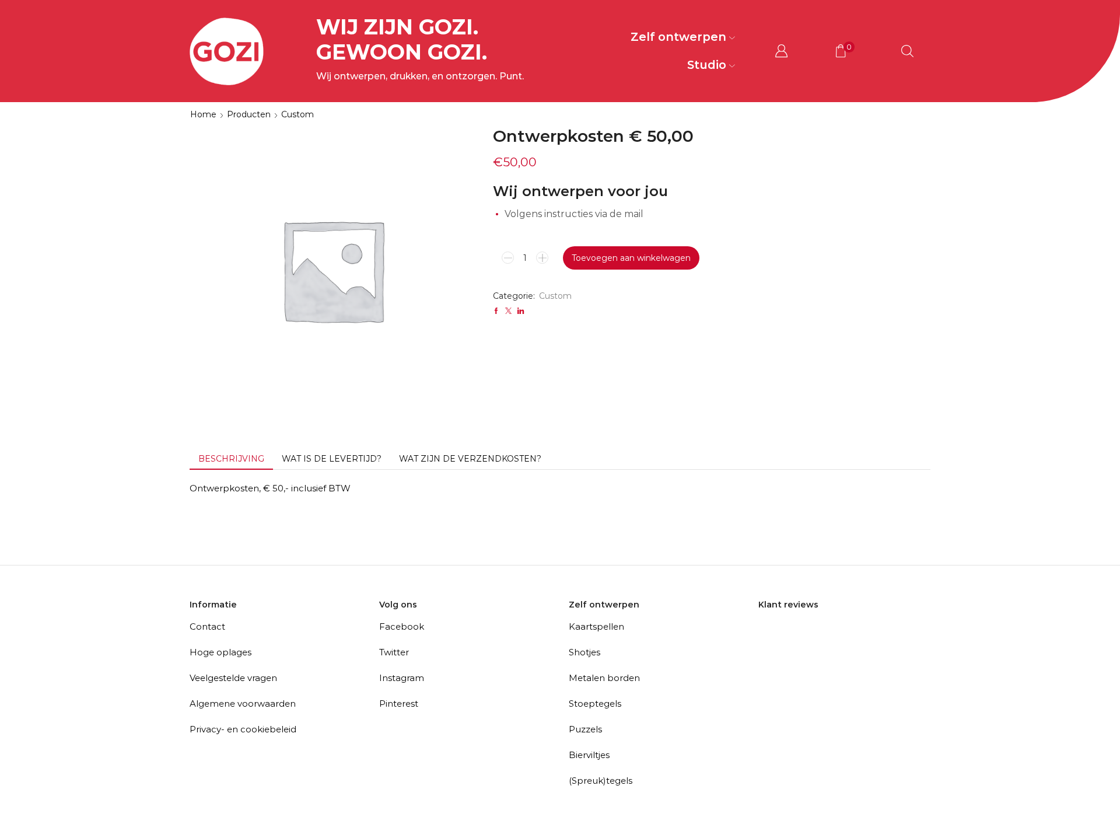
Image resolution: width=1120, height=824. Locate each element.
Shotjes (584, 652)
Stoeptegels (595, 703)
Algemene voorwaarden (243, 703)
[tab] (231, 459)
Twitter (394, 652)
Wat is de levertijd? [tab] (332, 458)
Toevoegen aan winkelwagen (631, 258)
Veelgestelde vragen (233, 677)
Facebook (401, 626)
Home (203, 114)
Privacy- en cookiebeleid (243, 729)
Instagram (401, 677)
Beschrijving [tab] (231, 458)
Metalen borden (604, 677)
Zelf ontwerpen (678, 37)
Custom (297, 114)
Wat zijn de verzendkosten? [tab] (470, 458)
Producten (249, 114)
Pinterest (398, 703)
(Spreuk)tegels (600, 780)
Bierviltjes (589, 754)
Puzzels (585, 729)
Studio (706, 65)
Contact (207, 626)
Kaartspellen (596, 626)
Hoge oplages (220, 652)
